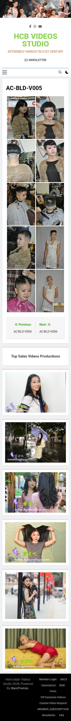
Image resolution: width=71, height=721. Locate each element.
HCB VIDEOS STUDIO (35, 40)
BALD (63, 679)
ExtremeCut (48, 685)
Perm (53, 691)
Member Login (48, 679)
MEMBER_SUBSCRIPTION (53, 709)
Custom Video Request (53, 703)
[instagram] (34, 26)
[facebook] (30, 26)
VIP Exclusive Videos (53, 697)
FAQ (61, 715)
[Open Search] (60, 72)
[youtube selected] (40, 26)
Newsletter (48, 715)
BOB (62, 685)
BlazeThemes (19, 688)
